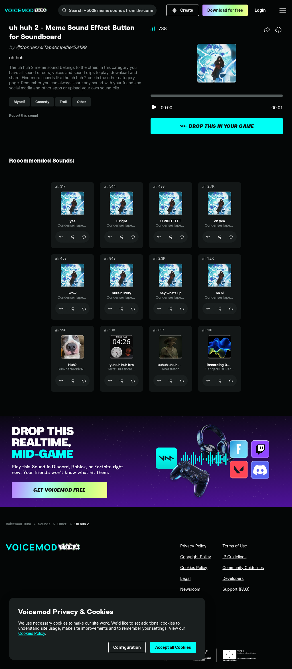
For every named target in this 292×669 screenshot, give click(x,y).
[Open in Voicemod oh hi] (208, 308)
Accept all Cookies (173, 647)
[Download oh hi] (231, 308)
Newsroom (190, 589)
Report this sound (23, 115)
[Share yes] (72, 237)
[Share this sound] (266, 29)
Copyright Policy (195, 556)
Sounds (44, 524)
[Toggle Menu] (282, 10)
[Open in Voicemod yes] (61, 237)
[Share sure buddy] (121, 308)
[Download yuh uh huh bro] (133, 380)
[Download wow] (84, 308)
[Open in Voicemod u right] (110, 237)
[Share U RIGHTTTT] (170, 237)
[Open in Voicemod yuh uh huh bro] (110, 380)
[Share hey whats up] (170, 308)
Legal (185, 578)
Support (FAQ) (236, 589)
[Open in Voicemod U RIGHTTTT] (159, 237)
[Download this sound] (278, 29)
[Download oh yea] (231, 237)
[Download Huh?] (84, 380)
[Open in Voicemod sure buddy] (110, 308)
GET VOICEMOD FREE (59, 490)
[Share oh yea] (219, 237)
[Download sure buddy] (133, 308)
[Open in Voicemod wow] (61, 308)
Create (186, 10)
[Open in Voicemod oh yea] (208, 237)
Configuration (127, 647)
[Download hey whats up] (182, 308)
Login (260, 10)
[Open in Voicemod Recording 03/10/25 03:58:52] (208, 380)
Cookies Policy (31, 633)
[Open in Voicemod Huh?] (61, 380)
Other (61, 524)
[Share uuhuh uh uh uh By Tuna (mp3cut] (170, 380)
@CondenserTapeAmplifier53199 (51, 47)
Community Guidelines (243, 567)
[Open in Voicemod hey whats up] (159, 308)
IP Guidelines (234, 556)
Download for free (225, 10)
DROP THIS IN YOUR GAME (221, 126)
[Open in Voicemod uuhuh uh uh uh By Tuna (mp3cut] (159, 380)
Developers (233, 578)
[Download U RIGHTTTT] (182, 237)
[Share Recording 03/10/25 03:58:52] (219, 380)
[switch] (154, 107)
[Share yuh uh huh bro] (121, 380)
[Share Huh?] (72, 380)
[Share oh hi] (219, 308)
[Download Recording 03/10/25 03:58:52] (231, 380)
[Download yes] (84, 237)
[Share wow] (72, 308)
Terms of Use (234, 545)
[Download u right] (133, 237)
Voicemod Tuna (18, 524)
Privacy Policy (193, 545)
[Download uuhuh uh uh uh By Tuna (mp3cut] (182, 380)
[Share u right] (121, 237)
